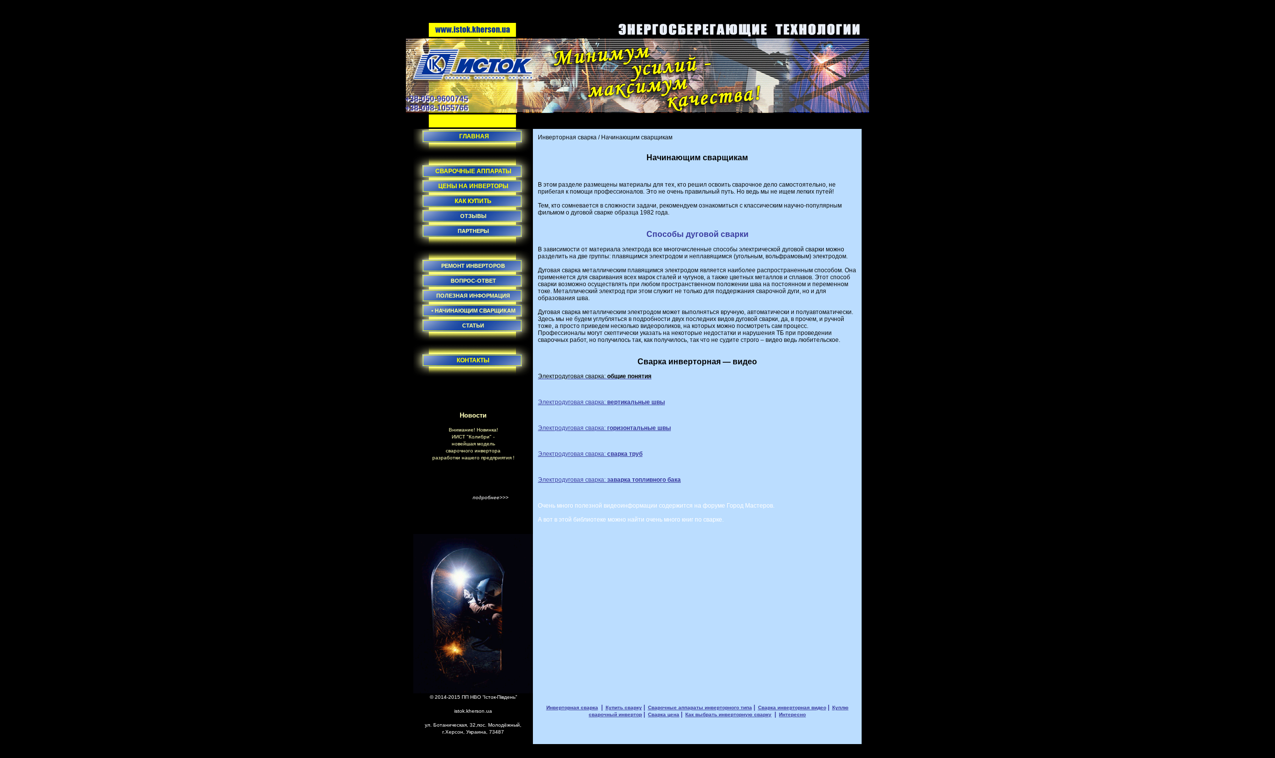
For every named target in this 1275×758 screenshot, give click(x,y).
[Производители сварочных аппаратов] (473, 34)
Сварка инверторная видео (792, 707)
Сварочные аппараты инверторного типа (700, 707)
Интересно (792, 714)
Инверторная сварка (567, 137)
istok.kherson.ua (473, 711)
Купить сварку (624, 707)
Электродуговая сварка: (601, 402)
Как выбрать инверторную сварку (728, 714)
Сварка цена (663, 714)
